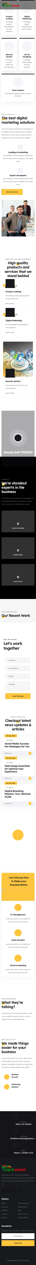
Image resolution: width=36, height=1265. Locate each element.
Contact (5, 1214)
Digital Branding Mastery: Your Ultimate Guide (18, 793)
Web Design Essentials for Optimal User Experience (17, 768)
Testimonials (23, 1207)
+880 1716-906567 (23, 1124)
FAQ (19, 1210)
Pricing (4, 1218)
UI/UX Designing (27, 55)
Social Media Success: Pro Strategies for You (17, 745)
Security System (9, 55)
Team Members (23, 1203)
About (4, 1203)
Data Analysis (18, 90)
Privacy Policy (23, 1218)
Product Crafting (9, 17)
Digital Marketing (26, 17)
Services (5, 1207)
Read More (10, 303)
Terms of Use (23, 1214)
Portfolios (5, 1210)
